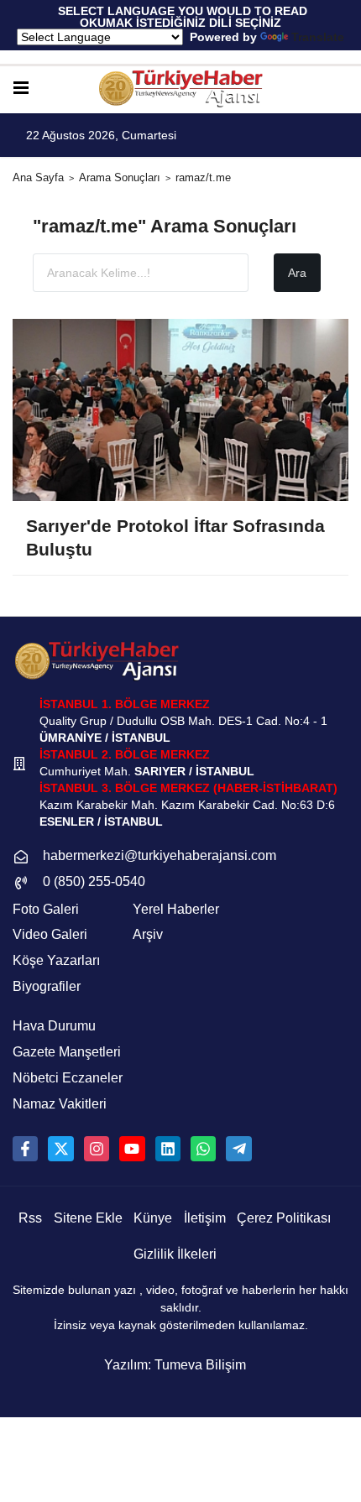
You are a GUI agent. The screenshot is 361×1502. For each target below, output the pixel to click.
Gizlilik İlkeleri (175, 1254)
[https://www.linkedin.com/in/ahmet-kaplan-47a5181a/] (167, 1148)
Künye (152, 1218)
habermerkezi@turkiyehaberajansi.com (159, 855)
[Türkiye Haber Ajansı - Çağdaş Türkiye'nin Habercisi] (180, 88)
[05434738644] (203, 1148)
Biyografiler (47, 986)
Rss (30, 1218)
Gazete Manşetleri (67, 1052)
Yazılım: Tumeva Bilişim (175, 1365)
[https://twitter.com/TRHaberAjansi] (60, 1148)
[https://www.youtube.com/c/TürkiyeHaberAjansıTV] (131, 1148)
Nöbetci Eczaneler (68, 1078)
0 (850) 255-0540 (94, 881)
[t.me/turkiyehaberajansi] (238, 1148)
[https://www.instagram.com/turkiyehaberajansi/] (96, 1148)
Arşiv (148, 934)
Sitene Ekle (88, 1218)
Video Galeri (50, 934)
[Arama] (342, 88)
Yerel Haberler (176, 909)
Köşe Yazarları (56, 960)
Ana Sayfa (38, 177)
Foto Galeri (46, 909)
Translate (317, 37)
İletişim (205, 1218)
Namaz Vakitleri (60, 1104)
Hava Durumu (54, 1026)
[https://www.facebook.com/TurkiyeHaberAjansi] (25, 1148)
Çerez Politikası (284, 1218)
